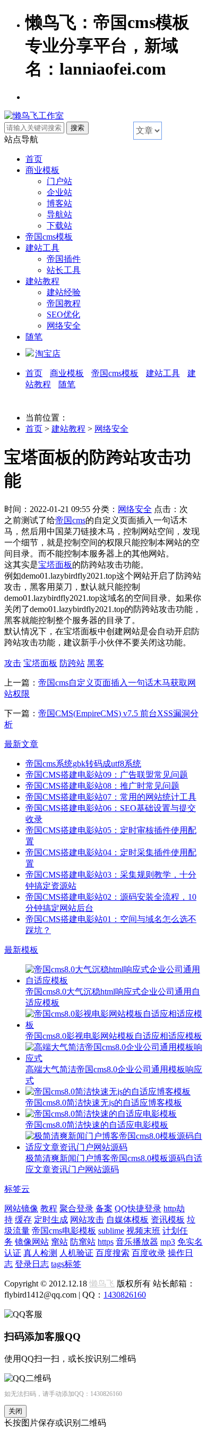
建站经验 (64, 292)
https (106, 1241)
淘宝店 (48, 353)
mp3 (167, 1241)
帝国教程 (64, 303)
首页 (33, 158)
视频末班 (143, 1230)
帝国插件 (64, 258)
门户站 (59, 181)
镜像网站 (32, 1241)
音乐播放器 (137, 1241)
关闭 (15, 1411)
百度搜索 (113, 1252)
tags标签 (66, 1263)
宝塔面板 (55, 564)
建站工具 (42, 247)
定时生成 (51, 1219)
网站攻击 (87, 1219)
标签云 (17, 1188)
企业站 (59, 192)
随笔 (33, 336)
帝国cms (70, 520)
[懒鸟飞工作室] (34, 115)
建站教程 (42, 281)
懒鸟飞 (102, 1283)
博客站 (59, 203)
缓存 (23, 1219)
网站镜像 (21, 1208)
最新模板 (21, 949)
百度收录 (149, 1252)
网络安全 (64, 325)
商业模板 (42, 170)
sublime (111, 1230)
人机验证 (76, 1252)
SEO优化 (63, 314)
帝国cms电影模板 (64, 1230)
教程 (48, 1208)
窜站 (59, 1241)
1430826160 (125, 1294)
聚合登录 (76, 1208)
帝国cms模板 (49, 236)
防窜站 (83, 1241)
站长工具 (64, 270)
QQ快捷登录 (138, 1208)
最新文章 (21, 744)
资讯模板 (168, 1219)
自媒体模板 (127, 1219)
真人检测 (40, 1252)
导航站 (59, 214)
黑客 (95, 663)
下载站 (59, 225)
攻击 (12, 663)
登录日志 (32, 1263)
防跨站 (72, 663)
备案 (104, 1208)
